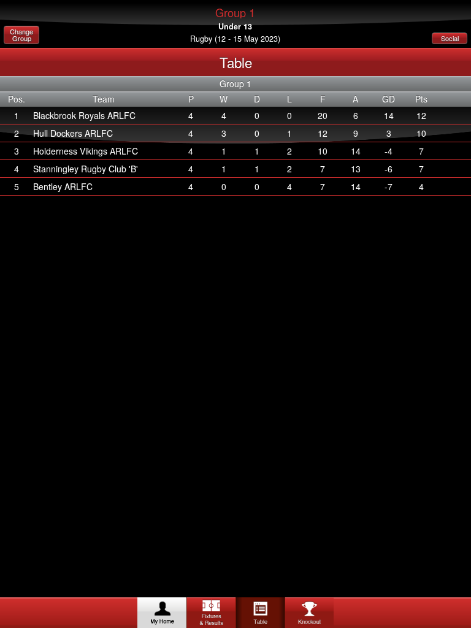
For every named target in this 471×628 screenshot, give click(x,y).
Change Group (21, 34)
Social (450, 38)
